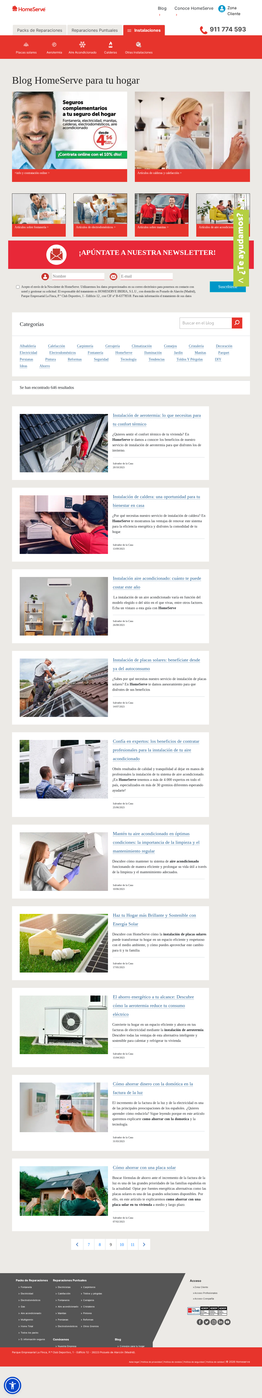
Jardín (178, 353)
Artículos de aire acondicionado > (219, 227)
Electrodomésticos (62, 353)
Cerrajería (112, 346)
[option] (88, 1244)
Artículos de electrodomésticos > (96, 227)
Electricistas (64, 1287)
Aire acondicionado (30, 1313)
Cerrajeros (88, 1300)
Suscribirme (227, 287)
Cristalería (196, 346)
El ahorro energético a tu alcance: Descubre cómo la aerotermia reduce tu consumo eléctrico (153, 1005)
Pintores (87, 1313)
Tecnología (128, 359)
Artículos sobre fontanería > (32, 227)
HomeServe (123, 353)
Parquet (223, 353)
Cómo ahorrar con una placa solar (144, 1167)
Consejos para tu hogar (132, 1346)
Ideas (23, 366)
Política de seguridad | (195, 1362)
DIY (218, 359)
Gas (22, 1306)
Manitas (200, 353)
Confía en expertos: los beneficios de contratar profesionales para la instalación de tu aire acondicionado (156, 750)
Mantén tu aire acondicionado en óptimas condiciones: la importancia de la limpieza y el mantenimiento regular (156, 842)
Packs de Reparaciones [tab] (39, 30)
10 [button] (122, 1244)
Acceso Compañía (204, 1298)
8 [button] (100, 1244)
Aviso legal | (135, 1362)
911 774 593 (228, 29)
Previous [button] (77, 1244)
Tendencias (157, 359)
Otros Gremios (90, 1326)
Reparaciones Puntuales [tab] (95, 30)
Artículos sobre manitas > (153, 227)
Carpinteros (88, 1287)
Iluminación (153, 353)
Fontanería (95, 353)
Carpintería (85, 346)
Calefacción (56, 346)
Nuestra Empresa (67, 1346)
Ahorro (44, 366)
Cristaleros (88, 1306)
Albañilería (28, 346)
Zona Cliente (201, 1287)
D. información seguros (32, 1339)
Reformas (75, 359)
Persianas (26, 359)
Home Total (26, 1326)
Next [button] (144, 1244)
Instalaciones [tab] (147, 30)
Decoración (224, 346)
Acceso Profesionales (205, 1293)
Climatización (142, 346)
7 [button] (89, 1244)
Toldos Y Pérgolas (190, 359)
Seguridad (101, 359)
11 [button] (133, 1244)
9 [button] (111, 1244)
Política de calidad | (216, 1362)
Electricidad (28, 353)
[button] (12, 1385)
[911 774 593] (204, 29)
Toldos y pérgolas (92, 1293)
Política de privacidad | (152, 1362)
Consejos (170, 346)
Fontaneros (63, 1300)
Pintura (50, 359)
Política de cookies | (174, 1362)
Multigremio (26, 1319)
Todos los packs (29, 1332)
